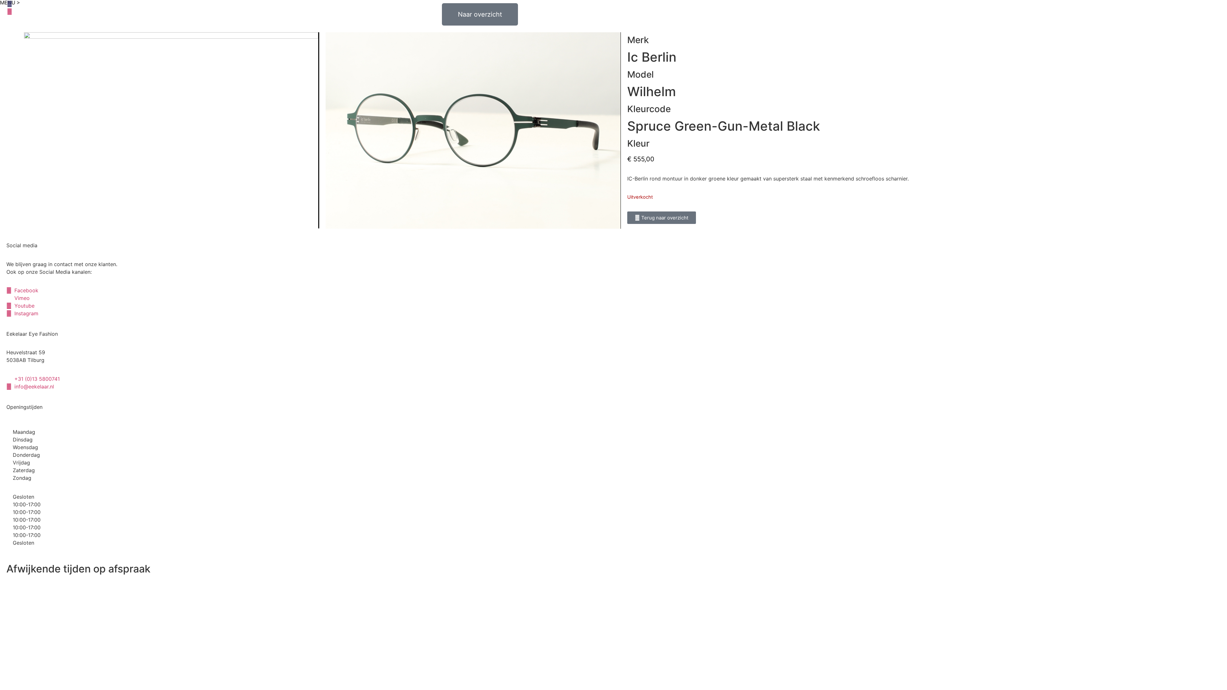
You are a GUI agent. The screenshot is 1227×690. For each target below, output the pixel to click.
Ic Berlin (651, 57)
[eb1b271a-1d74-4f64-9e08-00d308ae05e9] (473, 130)
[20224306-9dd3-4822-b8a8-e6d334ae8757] (171, 130)
